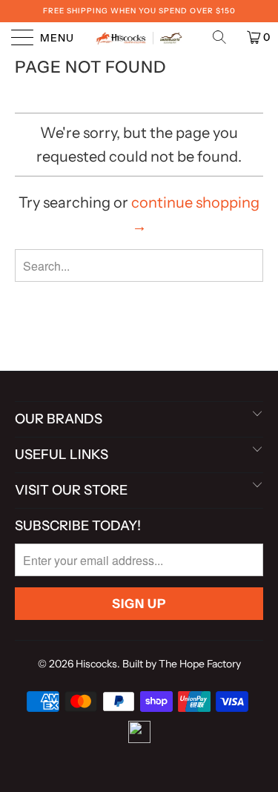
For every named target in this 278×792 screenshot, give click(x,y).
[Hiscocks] (139, 37)
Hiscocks (96, 663)
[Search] (224, 37)
